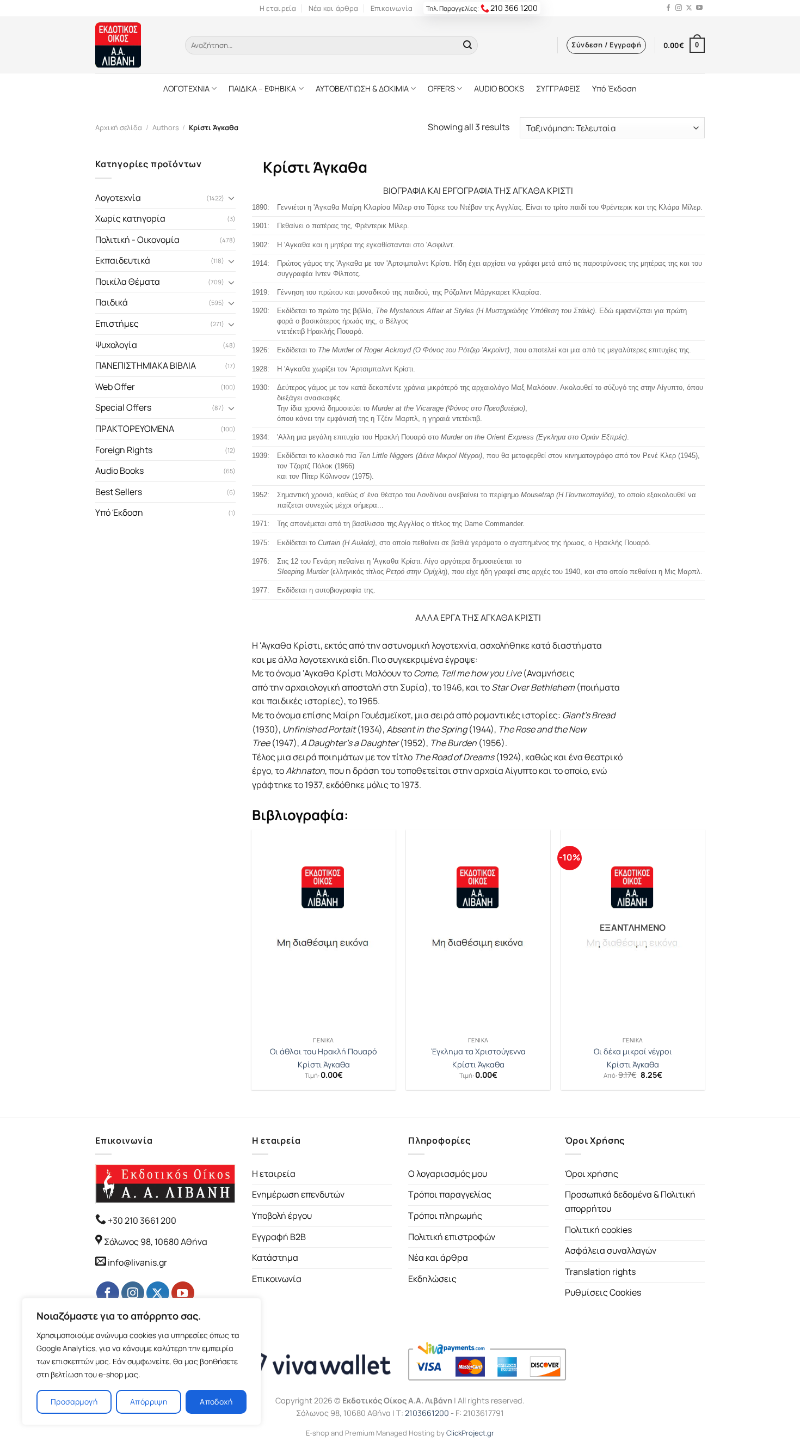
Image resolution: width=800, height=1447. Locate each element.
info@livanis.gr (137, 1262)
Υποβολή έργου (282, 1216)
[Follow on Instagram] (678, 8)
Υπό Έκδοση (614, 88)
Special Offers (123, 407)
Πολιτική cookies (598, 1230)
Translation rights (600, 1272)
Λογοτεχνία (118, 198)
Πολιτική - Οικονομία (137, 240)
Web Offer (115, 387)
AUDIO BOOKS (499, 88)
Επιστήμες (117, 323)
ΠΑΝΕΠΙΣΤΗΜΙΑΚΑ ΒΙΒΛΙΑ (145, 365)
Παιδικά (111, 302)
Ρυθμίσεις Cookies (603, 1292)
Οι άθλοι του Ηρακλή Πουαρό (323, 1052)
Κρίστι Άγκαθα (324, 1065)
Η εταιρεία (278, 8)
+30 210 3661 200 (141, 1220)
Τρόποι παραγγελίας (449, 1194)
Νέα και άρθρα (333, 8)
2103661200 (427, 1413)
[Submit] (467, 45)
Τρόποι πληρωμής (445, 1216)
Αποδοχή (216, 1401)
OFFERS (441, 88)
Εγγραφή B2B (279, 1237)
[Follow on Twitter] (689, 8)
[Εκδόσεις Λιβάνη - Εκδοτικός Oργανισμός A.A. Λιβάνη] (132, 45)
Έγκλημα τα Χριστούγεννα (478, 1052)
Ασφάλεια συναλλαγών (610, 1250)
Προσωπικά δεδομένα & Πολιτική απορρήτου (630, 1201)
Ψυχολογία (116, 345)
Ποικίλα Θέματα (127, 282)
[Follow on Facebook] (668, 8)
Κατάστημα (275, 1257)
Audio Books (119, 471)
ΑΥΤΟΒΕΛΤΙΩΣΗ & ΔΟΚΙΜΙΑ (362, 88)
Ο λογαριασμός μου (447, 1174)
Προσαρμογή (74, 1401)
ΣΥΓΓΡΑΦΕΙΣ (558, 88)
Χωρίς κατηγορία (130, 218)
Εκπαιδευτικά (122, 260)
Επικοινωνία (392, 8)
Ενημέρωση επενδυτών (298, 1194)
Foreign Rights (123, 450)
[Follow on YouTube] (699, 8)
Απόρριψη (148, 1401)
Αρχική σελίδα (118, 127)
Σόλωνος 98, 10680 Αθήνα (155, 1242)
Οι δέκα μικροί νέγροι (633, 1052)
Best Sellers (118, 492)
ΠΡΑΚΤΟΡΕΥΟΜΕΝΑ (134, 429)
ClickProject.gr (470, 1433)
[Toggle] (231, 197)
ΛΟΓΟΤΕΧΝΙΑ (186, 88)
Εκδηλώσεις (432, 1279)
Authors (165, 127)
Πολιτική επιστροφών (451, 1237)
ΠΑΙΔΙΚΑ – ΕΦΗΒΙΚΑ (262, 88)
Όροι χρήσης (591, 1174)
